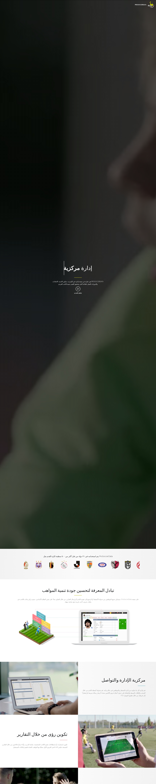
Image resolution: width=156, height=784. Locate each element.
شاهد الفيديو (78, 293)
